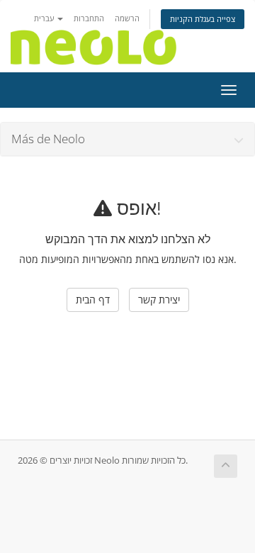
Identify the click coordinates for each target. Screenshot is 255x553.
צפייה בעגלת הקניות (202, 18)
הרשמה (127, 18)
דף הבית (93, 299)
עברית (45, 18)
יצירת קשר (159, 299)
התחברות (89, 18)
